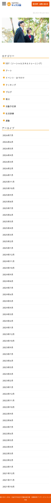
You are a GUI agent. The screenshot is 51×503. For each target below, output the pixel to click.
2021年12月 (9, 473)
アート (9, 71)
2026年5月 (8, 149)
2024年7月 (8, 288)
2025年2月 (8, 241)
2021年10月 (9, 487)
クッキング (11, 85)
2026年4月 (8, 155)
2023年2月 (8, 381)
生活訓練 (10, 114)
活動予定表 (11, 106)
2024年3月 (8, 314)
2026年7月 (8, 135)
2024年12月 (9, 255)
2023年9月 (8, 347)
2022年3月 (8, 454)
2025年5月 (8, 222)
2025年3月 (8, 235)
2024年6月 (8, 294)
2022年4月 (8, 447)
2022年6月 (8, 434)
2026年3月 (8, 162)
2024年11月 (9, 261)
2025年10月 (9, 188)
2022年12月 (9, 394)
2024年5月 (8, 301)
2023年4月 (8, 374)
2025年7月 (8, 208)
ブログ (9, 92)
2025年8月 (8, 202)
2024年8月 (8, 281)
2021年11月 (9, 480)
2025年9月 (8, 195)
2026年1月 (8, 175)
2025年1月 (8, 248)
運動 (8, 121)
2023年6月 (8, 361)
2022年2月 (8, 460)
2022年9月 (8, 414)
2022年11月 (9, 400)
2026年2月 (8, 168)
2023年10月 (9, 341)
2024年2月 (8, 321)
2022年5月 (8, 440)
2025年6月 (8, 215)
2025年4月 (8, 228)
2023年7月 (8, 354)
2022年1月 (8, 467)
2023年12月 (9, 334)
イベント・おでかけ (15, 78)
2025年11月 (9, 182)
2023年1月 (8, 387)
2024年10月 (9, 268)
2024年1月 (8, 328)
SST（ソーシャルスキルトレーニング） (24, 63)
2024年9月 (8, 275)
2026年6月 (8, 142)
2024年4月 (8, 308)
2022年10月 (9, 407)
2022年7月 (8, 427)
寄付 (8, 99)
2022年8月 (8, 420)
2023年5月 (8, 367)
